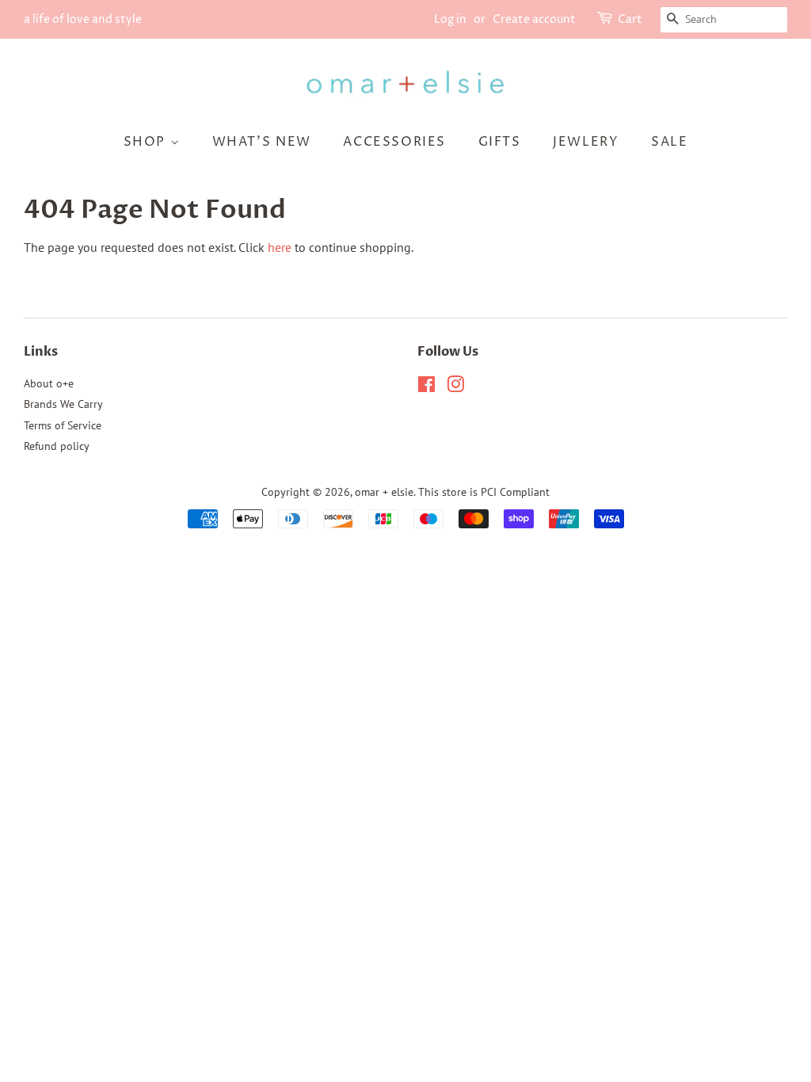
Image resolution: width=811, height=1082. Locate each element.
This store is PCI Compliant (484, 492)
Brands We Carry (63, 404)
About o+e (49, 383)
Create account (534, 19)
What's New (261, 141)
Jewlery (586, 141)
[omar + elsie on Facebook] (426, 387)
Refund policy (56, 446)
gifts (499, 141)
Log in (450, 19)
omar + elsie (384, 492)
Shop (147, 141)
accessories (394, 141)
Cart (630, 19)
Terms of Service (62, 425)
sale (669, 141)
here (279, 247)
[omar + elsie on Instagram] (455, 387)
